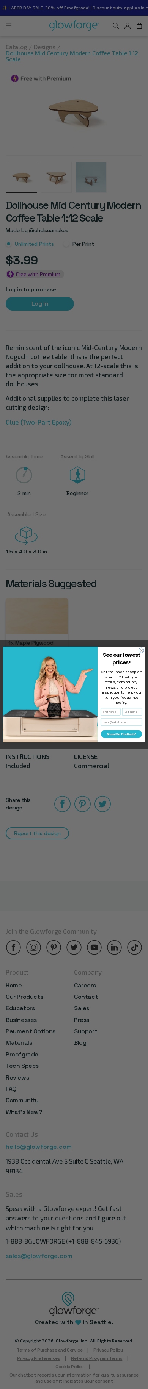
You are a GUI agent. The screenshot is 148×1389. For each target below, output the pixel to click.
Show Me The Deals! (121, 734)
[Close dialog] (141, 650)
